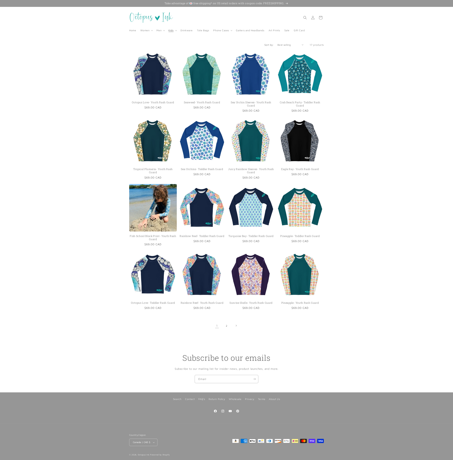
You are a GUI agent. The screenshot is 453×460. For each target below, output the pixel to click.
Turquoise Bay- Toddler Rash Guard (251, 236)
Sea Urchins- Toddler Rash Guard (202, 169)
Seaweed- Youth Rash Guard (202, 102)
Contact (190, 398)
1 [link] (217, 325)
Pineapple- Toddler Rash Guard (300, 236)
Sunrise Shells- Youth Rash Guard (251, 302)
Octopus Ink (144, 454)
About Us (274, 398)
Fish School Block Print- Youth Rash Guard (153, 238)
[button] (146, 30)
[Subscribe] (254, 379)
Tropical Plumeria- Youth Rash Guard (153, 171)
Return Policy (217, 398)
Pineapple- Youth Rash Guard (300, 302)
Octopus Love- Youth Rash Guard (153, 102)
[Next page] (236, 326)
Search (177, 398)
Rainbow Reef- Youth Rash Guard (202, 302)
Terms (261, 398)
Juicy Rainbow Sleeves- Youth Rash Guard (251, 171)
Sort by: (269, 44)
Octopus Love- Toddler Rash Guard (153, 302)
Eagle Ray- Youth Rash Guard (300, 169)
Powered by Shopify (160, 454)
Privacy (249, 398)
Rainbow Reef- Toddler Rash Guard (202, 236)
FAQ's (201, 398)
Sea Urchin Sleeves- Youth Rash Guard (251, 104)
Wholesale (235, 398)
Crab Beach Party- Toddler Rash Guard (300, 104)
